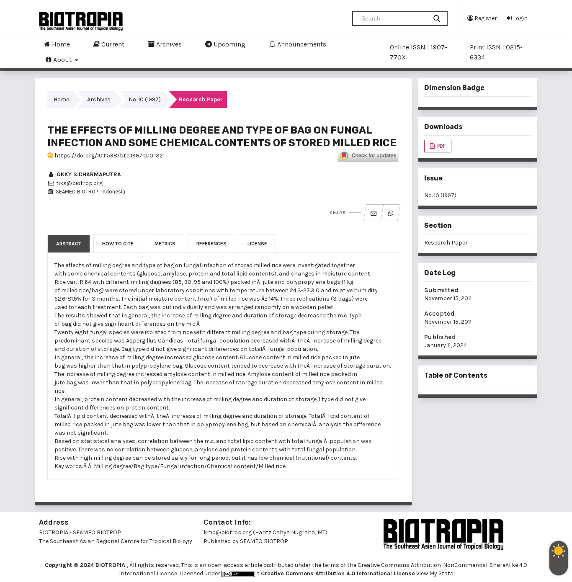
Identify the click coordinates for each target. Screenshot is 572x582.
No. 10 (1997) (145, 99)
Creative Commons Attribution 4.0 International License (338, 573)
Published (440, 337)
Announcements (301, 44)
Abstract (68, 244)
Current (112, 44)
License (257, 244)
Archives (168, 44)
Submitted (441, 290)
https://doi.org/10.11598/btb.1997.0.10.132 (108, 155)
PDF (441, 146)
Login (520, 18)
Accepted (439, 313)
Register (485, 18)
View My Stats (434, 573)
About (62, 60)
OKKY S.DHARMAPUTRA (88, 174)
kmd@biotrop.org (228, 532)
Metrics (165, 244)
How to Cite (118, 244)
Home (60, 44)
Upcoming (228, 44)
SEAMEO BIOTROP (264, 541)
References (211, 244)
